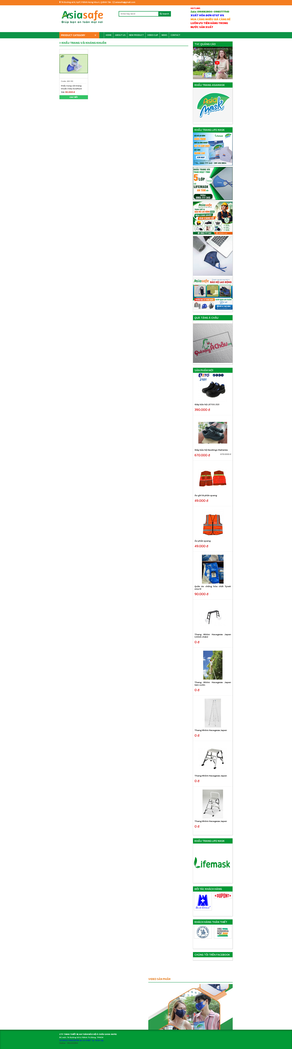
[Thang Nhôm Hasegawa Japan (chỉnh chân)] (212, 617)
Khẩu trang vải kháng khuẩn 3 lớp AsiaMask (71, 87)
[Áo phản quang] (212, 523)
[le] (222, 896)
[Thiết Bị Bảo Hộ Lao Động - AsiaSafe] (82, 16)
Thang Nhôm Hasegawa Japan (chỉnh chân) (213, 636)
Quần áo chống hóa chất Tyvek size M (213, 588)
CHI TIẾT (74, 97)
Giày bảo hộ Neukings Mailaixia (211, 450)
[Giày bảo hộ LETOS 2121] (212, 387)
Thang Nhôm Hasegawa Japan (211, 730)
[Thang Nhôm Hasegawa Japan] (212, 713)
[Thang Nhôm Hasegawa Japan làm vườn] (212, 664)
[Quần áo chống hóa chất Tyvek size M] (212, 569)
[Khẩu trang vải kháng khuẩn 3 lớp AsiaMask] (73, 63)
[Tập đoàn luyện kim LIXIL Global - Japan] (222, 932)
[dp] (203, 895)
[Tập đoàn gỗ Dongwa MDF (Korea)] (203, 932)
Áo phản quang (203, 541)
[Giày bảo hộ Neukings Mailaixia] (212, 432)
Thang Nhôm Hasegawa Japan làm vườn (213, 683)
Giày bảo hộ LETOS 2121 (207, 404)
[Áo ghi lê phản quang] (212, 478)
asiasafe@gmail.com (125, 2)
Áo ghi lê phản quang (206, 495)
